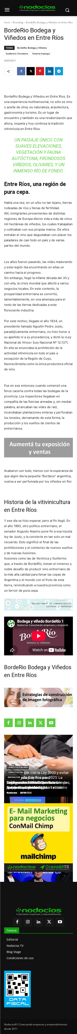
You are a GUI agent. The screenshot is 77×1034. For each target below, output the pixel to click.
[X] (30, 71)
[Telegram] (59, 71)
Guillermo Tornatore (17, 53)
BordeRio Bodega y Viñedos (32, 47)
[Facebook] (21, 71)
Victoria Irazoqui (41, 53)
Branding (18, 22)
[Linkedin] (49, 71)
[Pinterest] (40, 71)
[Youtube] (51, 722)
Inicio (7, 22)
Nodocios (12, 792)
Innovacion (14, 777)
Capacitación (15, 772)
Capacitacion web (18, 767)
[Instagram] (19, 722)
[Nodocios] (37, 8)
